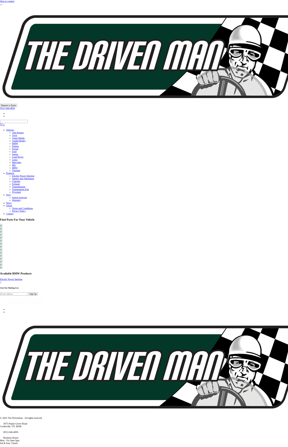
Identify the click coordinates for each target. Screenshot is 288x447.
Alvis (14, 135)
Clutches (16, 181)
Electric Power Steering (23, 176)
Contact (9, 213)
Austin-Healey (19, 141)
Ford (14, 151)
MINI (14, 168)
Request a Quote (8, 105)
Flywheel (16, 192)
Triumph (16, 170)
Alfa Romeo (18, 132)
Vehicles (10, 130)
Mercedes (16, 162)
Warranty (16, 200)
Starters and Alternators (23, 178)
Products (10, 173)
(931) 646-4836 (7, 108)
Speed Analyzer (19, 197)
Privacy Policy (19, 211)
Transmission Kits (20, 189)
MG (14, 165)
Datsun (15, 146)
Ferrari (15, 149)
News (9, 203)
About (9, 205)
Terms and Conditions (22, 208)
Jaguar (15, 154)
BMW (15, 143)
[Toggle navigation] (1, 4)
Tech (8, 195)
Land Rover (17, 157)
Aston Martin (18, 138)
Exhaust (16, 184)
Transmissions (18, 186)
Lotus (14, 159)
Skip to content (7, 1)
